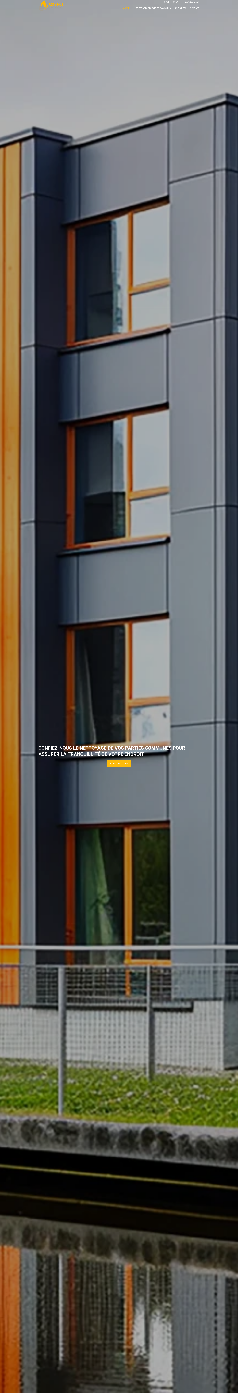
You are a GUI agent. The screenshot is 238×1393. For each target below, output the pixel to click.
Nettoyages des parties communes (153, 8)
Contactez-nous (119, 763)
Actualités (180, 8)
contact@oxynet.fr (190, 2)
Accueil (127, 8)
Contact (195, 8)
